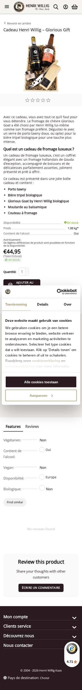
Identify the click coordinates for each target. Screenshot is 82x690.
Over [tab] (68, 304)
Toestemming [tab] (16, 304)
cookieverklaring (46, 360)
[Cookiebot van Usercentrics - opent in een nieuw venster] (58, 292)
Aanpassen (38, 395)
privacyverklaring (20, 366)
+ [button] (27, 270)
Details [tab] (42, 304)
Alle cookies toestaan (41, 382)
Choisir (44, 678)
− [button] (27, 273)
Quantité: (9, 272)
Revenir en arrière (18, 23)
